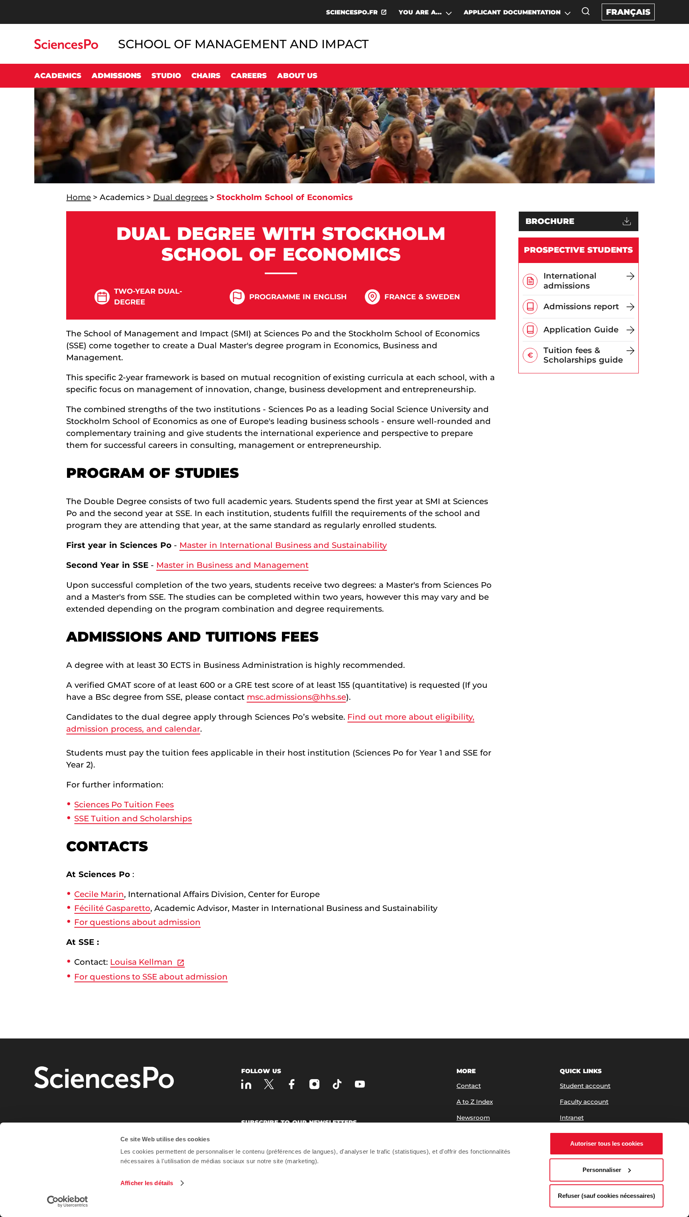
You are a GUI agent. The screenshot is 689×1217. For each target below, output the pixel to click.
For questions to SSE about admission (151, 976)
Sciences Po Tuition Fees (124, 804)
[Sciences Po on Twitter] (269, 1084)
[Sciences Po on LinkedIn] (246, 1084)
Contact (469, 1085)
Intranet (572, 1117)
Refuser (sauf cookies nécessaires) (606, 1195)
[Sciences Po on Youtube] (360, 1084)
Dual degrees (180, 197)
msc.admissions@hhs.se (296, 697)
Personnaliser (602, 1169)
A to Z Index (475, 1101)
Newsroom (473, 1117)
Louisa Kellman (141, 962)
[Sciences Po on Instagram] (314, 1084)
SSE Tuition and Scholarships (133, 818)
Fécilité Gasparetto (112, 908)
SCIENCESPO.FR (352, 12)
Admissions (116, 75)
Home (78, 197)
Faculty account (584, 1101)
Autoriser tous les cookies (606, 1143)
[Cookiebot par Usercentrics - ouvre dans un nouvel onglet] (67, 1201)
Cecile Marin (99, 894)
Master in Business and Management (232, 565)
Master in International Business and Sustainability (283, 545)
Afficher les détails (146, 1183)
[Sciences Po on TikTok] (337, 1084)
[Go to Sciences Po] (66, 47)
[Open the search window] (586, 11)
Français (628, 12)
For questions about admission (137, 922)
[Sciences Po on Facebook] (292, 1084)
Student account (585, 1085)
